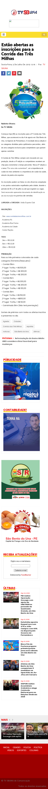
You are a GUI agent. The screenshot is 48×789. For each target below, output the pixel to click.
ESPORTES (21, 750)
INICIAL (6, 747)
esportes (30, 326)
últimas (37, 331)
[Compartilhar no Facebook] (3, 73)
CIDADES (16, 747)
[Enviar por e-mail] (19, 73)
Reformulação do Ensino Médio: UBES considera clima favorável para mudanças (23, 341)
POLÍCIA (27, 747)
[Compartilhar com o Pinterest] (14, 73)
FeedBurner (26, 575)
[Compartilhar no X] (9, 73)
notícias (6, 331)
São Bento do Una (21, 331)
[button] (3, 34)
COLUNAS (33, 750)
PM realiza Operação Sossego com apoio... (12, 735)
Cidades (17, 321)
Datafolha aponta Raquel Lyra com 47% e (37, 734)
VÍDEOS (10, 750)
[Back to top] (41, 783)
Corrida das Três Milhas (12, 326)
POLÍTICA (38, 747)
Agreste (6, 321)
